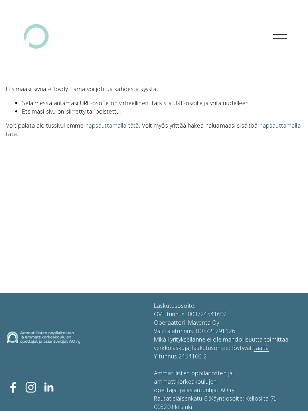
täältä (261, 348)
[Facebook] (13, 387)
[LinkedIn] (48, 387)
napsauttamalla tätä (112, 125)
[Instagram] (30, 387)
